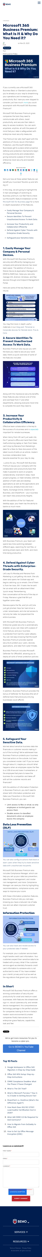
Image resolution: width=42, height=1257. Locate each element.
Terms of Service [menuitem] (15, 1248)
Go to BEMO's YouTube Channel (21, 1048)
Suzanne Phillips (10, 43)
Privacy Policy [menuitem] (26, 1248)
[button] (39, 2)
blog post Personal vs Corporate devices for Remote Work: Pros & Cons (20, 330)
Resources (20, 1241)
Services (19, 1232)
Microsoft (7, 48)
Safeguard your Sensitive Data (20, 238)
